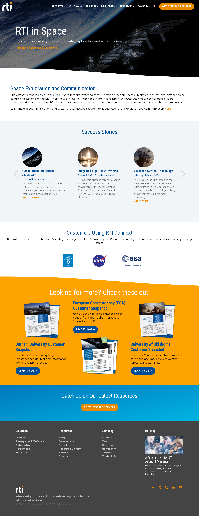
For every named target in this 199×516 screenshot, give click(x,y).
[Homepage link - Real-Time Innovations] (19, 491)
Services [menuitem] (64, 452)
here (168, 108)
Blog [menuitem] (62, 437)
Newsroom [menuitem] (109, 448)
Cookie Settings (62, 496)
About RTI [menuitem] (108, 437)
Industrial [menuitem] (22, 452)
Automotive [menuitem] (23, 445)
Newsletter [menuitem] (66, 445)
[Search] (154, 6)
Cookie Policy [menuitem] (41, 496)
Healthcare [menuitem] (23, 448)
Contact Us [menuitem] (109, 456)
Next (181, 174)
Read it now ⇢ (28, 370)
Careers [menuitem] (107, 452)
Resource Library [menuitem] (70, 448)
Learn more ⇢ (30, 197)
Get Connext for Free (176, 6)
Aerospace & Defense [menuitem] (30, 441)
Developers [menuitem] (66, 441)
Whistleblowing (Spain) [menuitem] (29, 500)
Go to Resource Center (99, 407)
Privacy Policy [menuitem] (24, 496)
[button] (153, 488)
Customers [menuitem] (109, 445)
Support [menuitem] (64, 456)
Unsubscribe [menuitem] (81, 496)
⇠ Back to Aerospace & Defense (36, 47)
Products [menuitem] (21, 437)
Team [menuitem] (105, 441)
